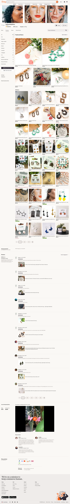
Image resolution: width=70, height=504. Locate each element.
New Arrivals (20, 4)
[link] (16, 242)
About (12, 30)
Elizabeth (19, 369)
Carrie (19, 299)
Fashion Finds (35, 4)
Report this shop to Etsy (5, 80)
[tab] (7, 35)
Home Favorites (27, 4)
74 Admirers (3, 76)
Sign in (61, 1)
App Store (5, 497)
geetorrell (19, 313)
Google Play (12, 497)
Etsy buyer (20, 271)
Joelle (19, 285)
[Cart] (67, 2)
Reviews (7, 30)
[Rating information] (6, 26)
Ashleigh (19, 341)
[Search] (57, 2)
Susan (19, 257)
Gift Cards (53, 4)
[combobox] (31, 2)
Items (2, 30)
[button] (58, 25)
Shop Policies (18, 30)
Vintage (40, 4)
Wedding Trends (47, 4)
